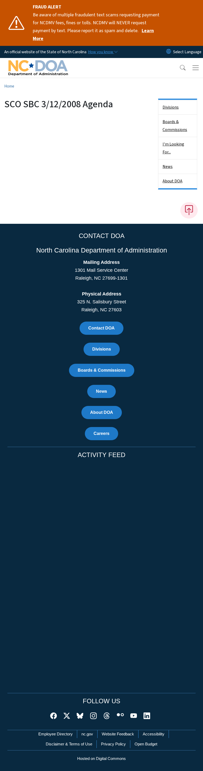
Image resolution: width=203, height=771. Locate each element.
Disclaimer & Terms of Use (69, 744)
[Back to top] (189, 210)
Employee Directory (55, 734)
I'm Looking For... (173, 148)
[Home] (38, 64)
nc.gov (87, 734)
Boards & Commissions (175, 126)
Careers (101, 433)
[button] (179, 67)
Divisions (171, 107)
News (168, 166)
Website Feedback (118, 734)
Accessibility (153, 734)
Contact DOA (101, 328)
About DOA (172, 181)
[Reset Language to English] (168, 52)
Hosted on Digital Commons (101, 758)
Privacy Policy (113, 744)
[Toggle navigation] (195, 67)
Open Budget (146, 744)
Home (9, 86)
